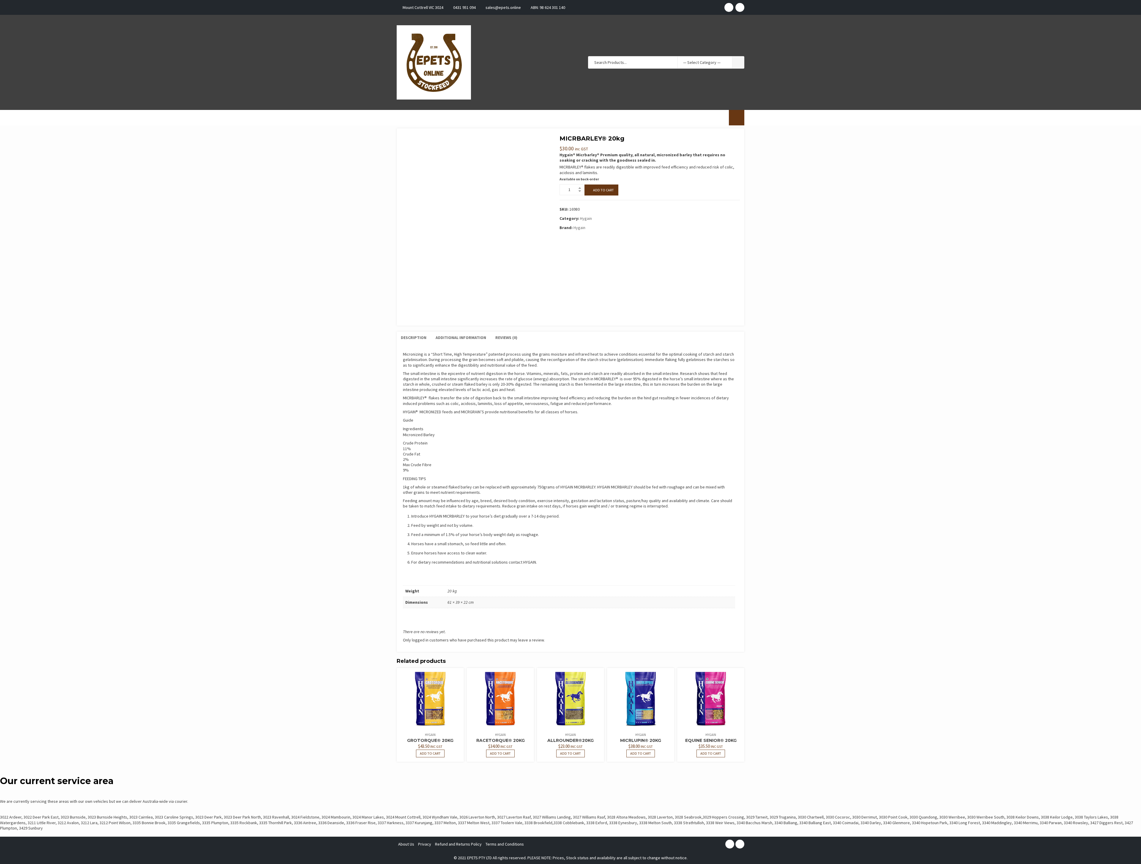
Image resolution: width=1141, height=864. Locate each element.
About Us (406, 844)
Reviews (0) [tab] (506, 337)
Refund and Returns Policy (458, 844)
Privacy (424, 844)
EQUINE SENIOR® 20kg (711, 740)
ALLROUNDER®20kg (570, 740)
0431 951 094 (464, 7)
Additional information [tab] (461, 337)
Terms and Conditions (505, 844)
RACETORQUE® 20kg (500, 740)
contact (515, 562)
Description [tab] (413, 337)
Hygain (586, 218)
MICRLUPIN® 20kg (640, 740)
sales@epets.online (503, 7)
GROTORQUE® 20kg (430, 740)
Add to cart (603, 190)
